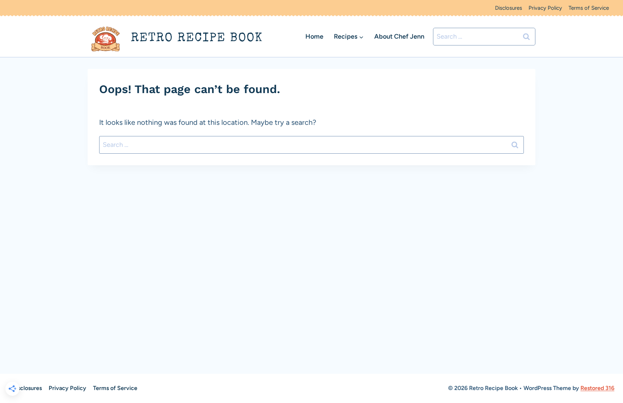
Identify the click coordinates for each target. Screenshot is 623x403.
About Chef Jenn (399, 36)
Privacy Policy (545, 8)
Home (314, 36)
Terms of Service (589, 8)
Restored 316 (597, 388)
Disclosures (508, 8)
